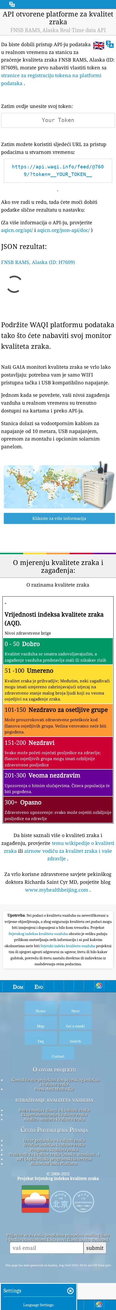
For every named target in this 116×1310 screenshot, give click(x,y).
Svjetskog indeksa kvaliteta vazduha (39, 933)
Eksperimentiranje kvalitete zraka (54, 1114)
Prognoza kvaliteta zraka (54, 1149)
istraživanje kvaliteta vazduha (54, 1099)
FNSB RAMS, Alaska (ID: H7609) (38, 262)
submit (95, 1247)
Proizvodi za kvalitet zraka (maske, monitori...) (54, 1154)
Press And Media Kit (54, 1089)
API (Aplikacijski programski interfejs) (54, 1159)
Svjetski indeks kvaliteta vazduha (68, 945)
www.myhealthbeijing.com (56, 889)
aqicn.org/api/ (17, 230)
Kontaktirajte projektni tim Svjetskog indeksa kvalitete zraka (55, 1082)
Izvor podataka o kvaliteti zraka (54, 1140)
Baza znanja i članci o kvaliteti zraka (54, 1110)
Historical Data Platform (54, 1163)
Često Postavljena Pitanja (54, 1129)
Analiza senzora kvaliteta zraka (54, 1119)
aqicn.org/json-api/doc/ (63, 230)
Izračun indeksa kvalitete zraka (54, 1144)
